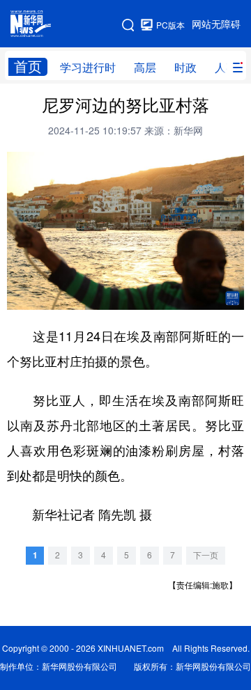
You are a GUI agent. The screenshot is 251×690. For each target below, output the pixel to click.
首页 (28, 66)
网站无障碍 (216, 24)
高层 (145, 67)
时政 (185, 67)
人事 (226, 67)
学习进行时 (88, 67)
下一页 (205, 555)
